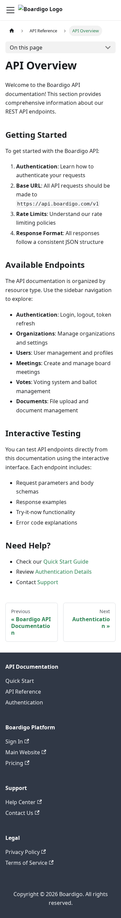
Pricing (14, 763)
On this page (26, 47)
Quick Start (19, 681)
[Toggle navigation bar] (10, 10)
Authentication (24, 702)
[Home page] (11, 31)
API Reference (23, 691)
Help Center (20, 802)
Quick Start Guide (65, 561)
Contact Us (19, 813)
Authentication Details (63, 571)
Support (47, 582)
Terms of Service (26, 862)
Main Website (22, 752)
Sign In (14, 741)
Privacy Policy (22, 852)
